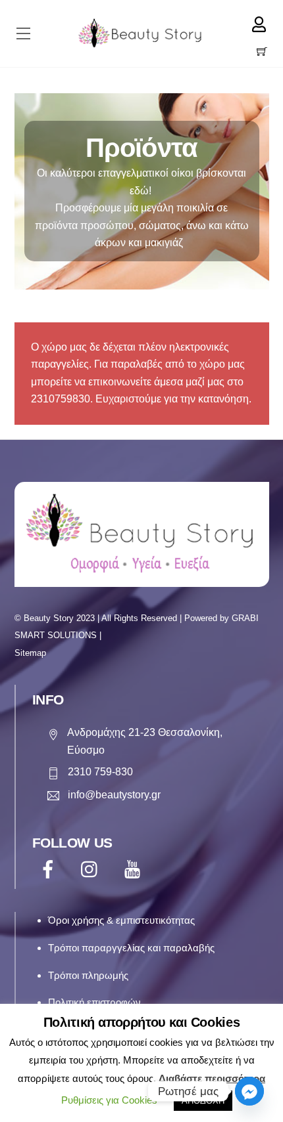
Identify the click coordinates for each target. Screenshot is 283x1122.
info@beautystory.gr (114, 794)
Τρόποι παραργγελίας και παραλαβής (131, 947)
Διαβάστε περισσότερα (212, 1078)
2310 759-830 (100, 771)
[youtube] (134, 869)
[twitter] (92, 869)
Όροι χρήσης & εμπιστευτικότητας (121, 920)
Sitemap (30, 653)
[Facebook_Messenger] (249, 1091)
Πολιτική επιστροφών (94, 1002)
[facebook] (50, 869)
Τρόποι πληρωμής (88, 975)
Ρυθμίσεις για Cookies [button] (109, 1100)
